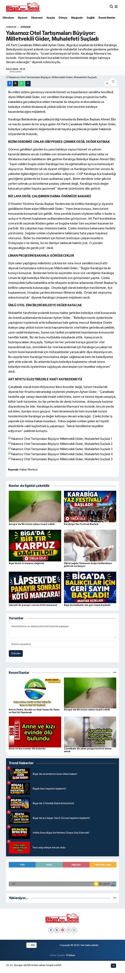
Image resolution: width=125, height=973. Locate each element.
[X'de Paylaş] (15, 83)
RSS (33, 945)
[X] (56, 930)
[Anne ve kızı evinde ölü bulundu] (35, 732)
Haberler (11, 27)
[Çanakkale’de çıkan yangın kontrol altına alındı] (90, 732)
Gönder (16, 653)
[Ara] (111, 6)
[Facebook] (51, 930)
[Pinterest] (62, 930)
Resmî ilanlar (106, 17)
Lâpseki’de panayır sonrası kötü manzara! (33, 605)
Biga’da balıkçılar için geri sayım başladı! (87, 605)
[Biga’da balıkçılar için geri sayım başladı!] (90, 587)
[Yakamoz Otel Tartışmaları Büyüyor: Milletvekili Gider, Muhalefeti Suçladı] (62, 77)
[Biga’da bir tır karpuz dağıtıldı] (35, 545)
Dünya (63, 17)
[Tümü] (114, 672)
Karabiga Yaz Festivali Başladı (81, 524)
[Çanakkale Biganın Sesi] (23, 7)
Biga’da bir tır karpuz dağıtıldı (26, 563)
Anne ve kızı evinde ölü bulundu (27, 749)
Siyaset (23, 17)
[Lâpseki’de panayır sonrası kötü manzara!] (35, 587)
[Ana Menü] (116, 6)
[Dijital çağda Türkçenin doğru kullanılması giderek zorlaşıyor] (90, 545)
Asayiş (50, 17)
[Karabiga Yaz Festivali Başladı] (90, 506)
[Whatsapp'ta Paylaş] (22, 83)
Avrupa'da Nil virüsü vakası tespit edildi (32, 524)
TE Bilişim (70, 955)
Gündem (8, 17)
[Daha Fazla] (28, 83)
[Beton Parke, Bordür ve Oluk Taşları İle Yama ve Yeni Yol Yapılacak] (35, 693)
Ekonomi (36, 17)
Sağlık (91, 17)
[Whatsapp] (74, 930)
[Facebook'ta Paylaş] (9, 83)
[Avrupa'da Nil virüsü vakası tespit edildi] (35, 506)
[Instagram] (68, 930)
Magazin (77, 17)
